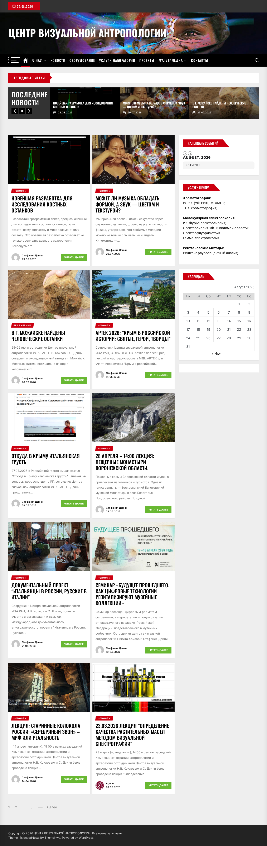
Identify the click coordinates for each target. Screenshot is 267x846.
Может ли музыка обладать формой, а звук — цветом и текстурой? (127, 204)
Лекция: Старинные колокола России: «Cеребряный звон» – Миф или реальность (45, 731)
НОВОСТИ (57, 60)
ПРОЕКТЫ (147, 60)
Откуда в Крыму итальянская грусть (45, 459)
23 (249, 329)
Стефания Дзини (32, 255)
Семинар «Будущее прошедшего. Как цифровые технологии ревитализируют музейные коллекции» (132, 594)
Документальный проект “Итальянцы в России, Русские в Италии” (49, 591)
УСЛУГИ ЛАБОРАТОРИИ (117, 60)
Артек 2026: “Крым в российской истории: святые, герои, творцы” (133, 335)
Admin (110, 783)
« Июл (217, 353)
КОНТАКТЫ (199, 60)
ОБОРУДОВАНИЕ (82, 60)
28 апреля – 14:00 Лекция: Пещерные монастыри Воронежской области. (125, 462)
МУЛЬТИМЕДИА (171, 60)
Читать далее (74, 257)
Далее (52, 807)
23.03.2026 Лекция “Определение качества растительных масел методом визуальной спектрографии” (132, 734)
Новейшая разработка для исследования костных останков (42, 204)
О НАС (37, 60)
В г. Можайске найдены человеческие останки (38, 335)
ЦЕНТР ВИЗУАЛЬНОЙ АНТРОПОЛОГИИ (87, 32)
